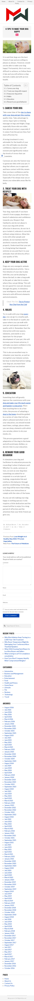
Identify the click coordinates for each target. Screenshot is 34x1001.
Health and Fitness (11, 683)
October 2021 (9, 838)
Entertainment (9, 678)
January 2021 (9, 859)
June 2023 (8, 794)
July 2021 (7, 845)
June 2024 (8, 768)
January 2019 (9, 905)
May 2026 (8, 714)
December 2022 (10, 808)
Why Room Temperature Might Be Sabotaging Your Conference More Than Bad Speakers (16, 644)
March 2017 (8, 957)
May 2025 (8, 742)
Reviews (7, 692)
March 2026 (8, 719)
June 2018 (8, 922)
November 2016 (10, 966)
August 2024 (9, 763)
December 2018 (10, 908)
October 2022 (9, 812)
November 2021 (10, 835)
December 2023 (10, 780)
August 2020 (9, 868)
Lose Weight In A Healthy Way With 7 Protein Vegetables (15, 539)
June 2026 (8, 712)
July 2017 (7, 947)
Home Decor (8, 685)
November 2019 (10, 884)
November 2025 (10, 728)
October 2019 (9, 887)
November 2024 (10, 756)
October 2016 (9, 968)
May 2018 (8, 924)
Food (6, 681)
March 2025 (8, 747)
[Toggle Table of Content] (24, 85)
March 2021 (8, 854)
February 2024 (9, 775)
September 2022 (10, 815)
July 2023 (7, 791)
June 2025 (8, 740)
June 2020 (8, 873)
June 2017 (8, 950)
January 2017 (9, 961)
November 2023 (10, 782)
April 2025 (8, 745)
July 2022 (7, 819)
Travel (6, 697)
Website (5, 602)
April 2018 (8, 926)
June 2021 (8, 847)
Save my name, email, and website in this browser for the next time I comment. (15, 611)
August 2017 (9, 945)
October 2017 (9, 940)
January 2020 (9, 880)
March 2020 (8, 877)
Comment (5, 563)
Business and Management (13, 674)
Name (4, 588)
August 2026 (9, 707)
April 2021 (8, 852)
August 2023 (9, 789)
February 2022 (9, 831)
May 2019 (8, 896)
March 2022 (8, 828)
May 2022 (8, 824)
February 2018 (9, 931)
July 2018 (7, 919)
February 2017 (9, 959)
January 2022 (9, 833)
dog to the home (9, 414)
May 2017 (8, 952)
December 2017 (10, 936)
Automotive (8, 671)
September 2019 (10, 889)
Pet (17, 35)
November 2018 (10, 910)
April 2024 (8, 773)
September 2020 (10, 866)
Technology (8, 695)
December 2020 (10, 861)
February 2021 (9, 856)
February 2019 (9, 903)
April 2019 (8, 898)
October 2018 (9, 912)
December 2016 (10, 964)
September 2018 (10, 915)
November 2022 (10, 810)
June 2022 (8, 822)
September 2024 (10, 761)
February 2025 (9, 749)
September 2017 (10, 943)
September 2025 (10, 733)
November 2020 (10, 863)
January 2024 (9, 777)
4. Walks (8, 96)
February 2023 (9, 803)
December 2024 (10, 754)
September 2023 (10, 787)
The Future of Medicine (20, 543)
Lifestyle (7, 688)
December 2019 (10, 882)
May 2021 (8, 849)
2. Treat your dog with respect (16, 91)
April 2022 (8, 826)
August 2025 (9, 735)
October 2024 (9, 759)
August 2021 (9, 842)
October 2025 (9, 731)
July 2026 (7, 710)
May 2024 (8, 770)
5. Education (9, 99)
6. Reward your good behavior (16, 102)
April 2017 (8, 954)
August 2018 (9, 917)
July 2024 (7, 766)
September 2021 (10, 840)
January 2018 (9, 933)
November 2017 (10, 938)
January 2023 (9, 805)
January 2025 (9, 752)
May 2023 (8, 796)
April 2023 (8, 798)
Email (4, 595)
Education (8, 676)
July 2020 (7, 870)
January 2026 (9, 724)
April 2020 (8, 875)
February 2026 (9, 721)
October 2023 (9, 784)
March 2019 (8, 901)
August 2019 (9, 891)
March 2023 (8, 801)
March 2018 (8, 929)
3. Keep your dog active (13, 94)
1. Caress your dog (12, 88)
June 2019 (8, 894)
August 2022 (9, 817)
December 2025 (10, 726)
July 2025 (7, 738)
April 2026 (8, 717)
